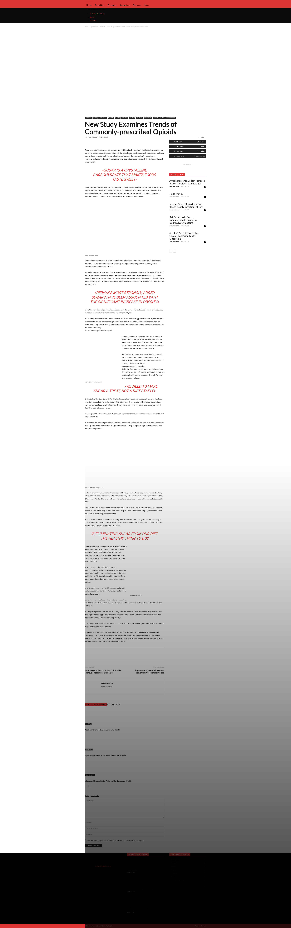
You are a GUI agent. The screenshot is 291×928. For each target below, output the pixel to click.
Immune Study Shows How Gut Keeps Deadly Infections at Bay (186, 205)
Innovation (124, 5)
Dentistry (110, 117)
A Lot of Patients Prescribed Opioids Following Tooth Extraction (184, 236)
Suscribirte (200, 156)
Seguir (202, 146)
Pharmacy (137, 5)
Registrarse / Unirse (97, 13)
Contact (93, 20)
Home (89, 5)
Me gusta (201, 141)
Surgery (162, 117)
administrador (92, 137)
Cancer (102, 27)
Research (155, 117)
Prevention (112, 5)
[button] (203, 3)
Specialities (99, 5)
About (92, 17)
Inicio (86, 27)
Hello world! (176, 193)
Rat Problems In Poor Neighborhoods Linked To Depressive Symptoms (183, 220)
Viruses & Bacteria (170, 117)
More (146, 5)
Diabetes (117, 117)
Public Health (148, 117)
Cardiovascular (102, 117)
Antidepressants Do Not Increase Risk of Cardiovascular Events (187, 182)
